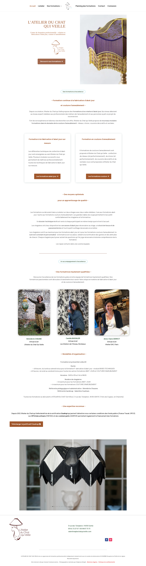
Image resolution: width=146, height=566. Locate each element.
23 (88, 506)
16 (76, 506)
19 (81, 506)
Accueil (33, 6)
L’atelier (41, 6)
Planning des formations (86, 6)
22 (86, 506)
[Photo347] (73, 510)
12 (69, 506)
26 (93, 506)
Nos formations (53, 6)
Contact (101, 6)
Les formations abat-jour (46, 176)
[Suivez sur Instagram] (110, 539)
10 (66, 506)
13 (71, 506)
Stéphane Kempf (81, 562)
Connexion (111, 6)
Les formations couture (97, 176)
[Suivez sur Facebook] (106, 539)
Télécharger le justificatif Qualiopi (25, 424)
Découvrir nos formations (50, 61)
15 (74, 506)
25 (91, 506)
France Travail (124, 413)
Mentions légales (92, 562)
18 (79, 506)
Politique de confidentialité (107, 562)
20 (83, 506)
